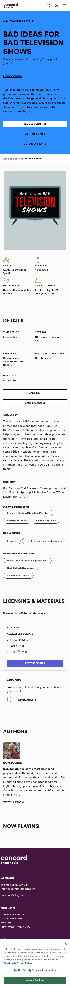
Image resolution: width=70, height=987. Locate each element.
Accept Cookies (35, 980)
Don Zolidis (12, 76)
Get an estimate (35, 143)
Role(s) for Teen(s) (17, 520)
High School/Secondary (20, 568)
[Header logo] (10, 5)
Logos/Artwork (27, 699)
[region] (35, 963)
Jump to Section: (12, 158)
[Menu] (64, 5)
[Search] (48, 5)
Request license (35, 123)
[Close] (66, 944)
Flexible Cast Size (45, 520)
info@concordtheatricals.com (18, 888)
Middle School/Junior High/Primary (27, 560)
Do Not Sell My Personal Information (35, 970)
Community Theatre (18, 575)
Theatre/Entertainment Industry (43, 541)
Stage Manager (19, 651)
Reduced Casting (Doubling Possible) (28, 513)
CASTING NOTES (35, 402)
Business (12, 541)
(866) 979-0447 (21, 884)
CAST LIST (35, 392)
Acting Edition (19, 640)
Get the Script (35, 133)
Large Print (17, 646)
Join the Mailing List (12, 895)
